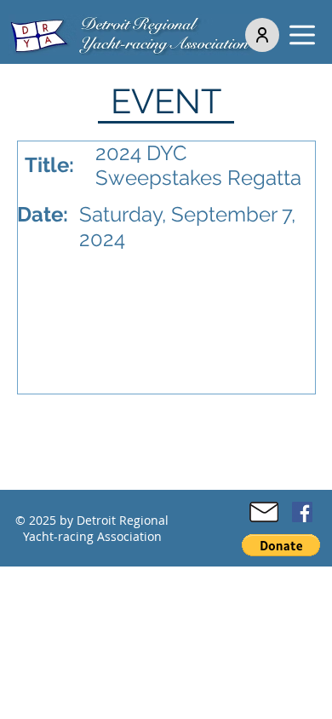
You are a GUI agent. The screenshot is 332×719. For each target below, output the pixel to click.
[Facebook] (302, 512)
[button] (302, 35)
